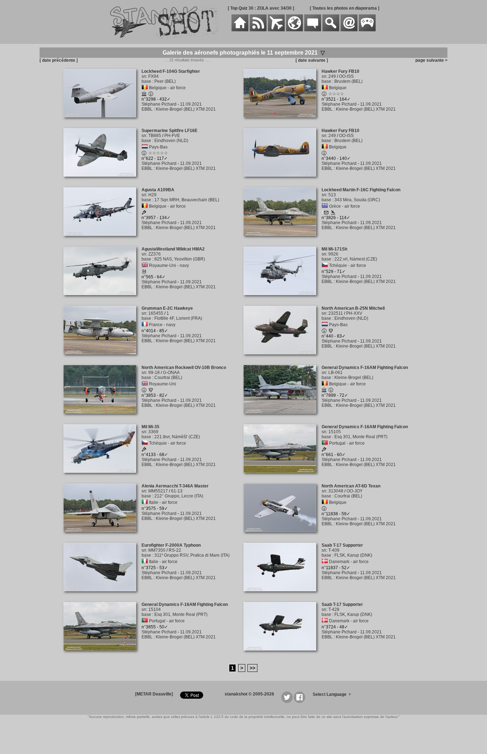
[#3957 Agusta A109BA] (102, 239)
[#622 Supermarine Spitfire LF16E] (102, 180)
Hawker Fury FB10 (340, 71)
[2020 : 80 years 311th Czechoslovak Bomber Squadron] (144, 450)
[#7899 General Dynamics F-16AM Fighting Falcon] (283, 417)
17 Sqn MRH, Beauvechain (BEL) (186, 199)
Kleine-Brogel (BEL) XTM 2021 (186, 109)
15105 (334, 431)
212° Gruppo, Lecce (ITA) (178, 496)
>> (252, 668)
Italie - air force (163, 502)
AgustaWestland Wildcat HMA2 (173, 249)
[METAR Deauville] (154, 694)
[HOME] (239, 29)
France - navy (162, 324)
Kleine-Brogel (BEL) (353, 377)
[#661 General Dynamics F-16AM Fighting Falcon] (283, 476)
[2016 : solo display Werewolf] (144, 213)
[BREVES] (258, 29)
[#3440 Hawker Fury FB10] (283, 180)
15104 (154, 609)
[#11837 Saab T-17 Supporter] (283, 595)
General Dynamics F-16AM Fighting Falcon (365, 367)
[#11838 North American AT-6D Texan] (283, 535)
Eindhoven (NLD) (171, 140)
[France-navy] (145, 324)
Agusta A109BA (158, 189)
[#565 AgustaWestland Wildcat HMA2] (102, 299)
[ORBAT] (276, 29)
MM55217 (158, 491)
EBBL (147, 109)
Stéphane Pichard (159, 104)
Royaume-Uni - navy (169, 265)
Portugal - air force (347, 443)
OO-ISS (346, 76)
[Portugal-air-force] (325, 443)
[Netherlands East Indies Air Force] (330, 331)
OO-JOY (355, 491)
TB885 (154, 135)
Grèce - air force (344, 206)
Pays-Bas (158, 147)
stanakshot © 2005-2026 (249, 694)
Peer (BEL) (165, 81)
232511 (335, 313)
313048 (335, 491)
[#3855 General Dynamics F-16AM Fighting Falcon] (102, 654)
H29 (152, 194)
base (146, 81)
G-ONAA (171, 372)
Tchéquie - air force (347, 265)
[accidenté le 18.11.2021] (332, 213)
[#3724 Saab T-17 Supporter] (283, 654)
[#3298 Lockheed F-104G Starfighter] (102, 121)
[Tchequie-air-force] (325, 265)
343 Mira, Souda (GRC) (357, 199)
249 (332, 76)
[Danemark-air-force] (325, 561)
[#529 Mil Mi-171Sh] (283, 299)
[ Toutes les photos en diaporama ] (344, 8)
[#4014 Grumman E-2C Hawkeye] (102, 358)
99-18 (154, 372)
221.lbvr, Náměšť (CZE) (177, 436)
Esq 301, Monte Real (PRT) (361, 436)
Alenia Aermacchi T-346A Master (175, 486)
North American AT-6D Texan (351, 486)
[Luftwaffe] (150, 391)
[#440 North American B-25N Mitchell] (283, 358)
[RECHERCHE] (330, 29)
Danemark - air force (349, 561)
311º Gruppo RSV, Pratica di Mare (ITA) (192, 555)
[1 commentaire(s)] (326, 213)
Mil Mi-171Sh (334, 249)
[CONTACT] (349, 29)
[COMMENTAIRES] (312, 29)
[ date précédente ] (59, 60)
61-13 (177, 491)
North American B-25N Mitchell (353, 308)
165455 (155, 313)
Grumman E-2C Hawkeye (167, 308)
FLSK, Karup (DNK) (353, 555)
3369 (153, 431)
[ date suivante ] (312, 60)
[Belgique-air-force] (145, 87)
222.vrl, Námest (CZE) (355, 259)
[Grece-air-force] (325, 206)
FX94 (153, 76)
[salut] (144, 272)
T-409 (333, 550)
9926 (333, 254)
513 (332, 194)
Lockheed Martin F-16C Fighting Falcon (361, 189)
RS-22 (175, 550)
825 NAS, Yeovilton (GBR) (179, 259)
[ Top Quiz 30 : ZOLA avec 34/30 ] (261, 8)
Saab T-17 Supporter (342, 545)
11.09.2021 (191, 104)
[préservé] (144, 94)
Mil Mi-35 (150, 426)
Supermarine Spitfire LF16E (170, 130)
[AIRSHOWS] (294, 29)
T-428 (333, 609)
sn (144, 76)
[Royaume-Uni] (145, 383)
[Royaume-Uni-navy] (145, 265)
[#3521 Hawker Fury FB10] (283, 121)
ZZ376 (154, 254)
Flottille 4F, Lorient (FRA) (178, 318)
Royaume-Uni (162, 383)
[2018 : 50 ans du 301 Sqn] (324, 450)
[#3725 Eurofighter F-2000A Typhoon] (102, 595)
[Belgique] (325, 87)
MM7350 (156, 550)
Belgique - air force (167, 87)
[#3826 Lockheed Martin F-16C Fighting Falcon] (283, 239)
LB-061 (335, 372)
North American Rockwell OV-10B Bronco (184, 367)
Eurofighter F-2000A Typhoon (171, 545)
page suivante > (430, 60)
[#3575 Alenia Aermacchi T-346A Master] (102, 535)
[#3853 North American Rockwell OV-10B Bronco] (102, 417)
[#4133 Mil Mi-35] (102, 476)
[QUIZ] (367, 29)
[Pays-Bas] (145, 147)
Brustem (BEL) (348, 81)
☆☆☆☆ (336, 93)
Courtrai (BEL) (168, 377)
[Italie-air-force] (145, 502)
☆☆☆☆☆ (158, 153)
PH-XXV (354, 313)
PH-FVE (172, 135)
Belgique (338, 87)
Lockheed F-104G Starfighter (171, 71)
